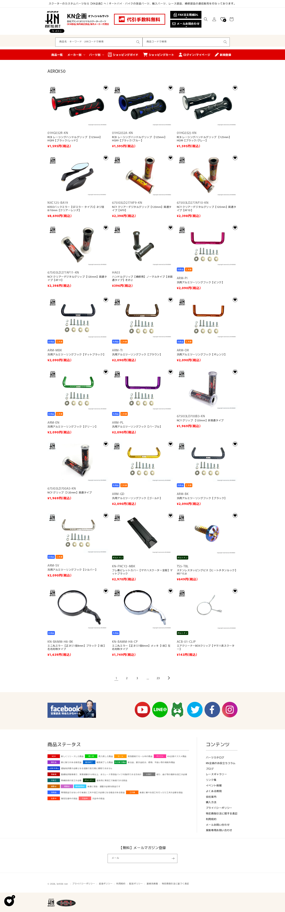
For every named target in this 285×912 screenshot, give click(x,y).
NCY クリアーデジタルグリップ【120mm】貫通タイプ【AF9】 (142, 208)
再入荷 (91, 756)
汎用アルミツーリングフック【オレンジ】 (202, 354)
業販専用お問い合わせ (219, 830)
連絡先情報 (152, 883)
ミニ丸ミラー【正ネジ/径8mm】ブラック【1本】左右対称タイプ (77, 647)
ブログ (210, 768)
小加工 (149, 774)
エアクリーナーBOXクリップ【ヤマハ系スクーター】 (206, 647)
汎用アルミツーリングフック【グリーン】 (73, 426)
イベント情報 (214, 785)
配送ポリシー (136, 883)
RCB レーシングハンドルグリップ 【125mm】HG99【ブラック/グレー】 (204, 139)
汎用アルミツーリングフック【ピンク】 (200, 282)
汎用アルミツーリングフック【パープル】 (137, 426)
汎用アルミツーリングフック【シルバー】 (73, 569)
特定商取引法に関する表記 (222, 813)
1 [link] (116, 678)
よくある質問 (214, 791)
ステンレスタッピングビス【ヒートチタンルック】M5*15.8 (207, 572)
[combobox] (98, 42)
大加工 (54, 780)
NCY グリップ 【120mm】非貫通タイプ (200, 420)
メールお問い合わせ (218, 824)
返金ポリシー (105, 883)
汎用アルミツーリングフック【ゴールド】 (137, 498)
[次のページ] (168, 678)
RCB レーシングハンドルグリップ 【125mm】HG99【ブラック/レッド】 (75, 139)
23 (158, 678)
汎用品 (54, 792)
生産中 (54, 798)
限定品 (54, 762)
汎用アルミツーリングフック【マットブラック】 (76, 354)
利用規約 (211, 819)
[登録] (173, 858)
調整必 (54, 786)
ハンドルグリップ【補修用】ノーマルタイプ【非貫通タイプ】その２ (142, 278)
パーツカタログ (215, 757)
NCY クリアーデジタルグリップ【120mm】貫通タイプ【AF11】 (77, 278)
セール (120, 756)
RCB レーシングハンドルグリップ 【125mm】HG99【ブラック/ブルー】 (139, 139)
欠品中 (85, 798)
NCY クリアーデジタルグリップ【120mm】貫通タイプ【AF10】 (206, 208)
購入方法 (211, 802)
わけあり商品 (120, 762)
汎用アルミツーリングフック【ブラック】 (202, 498)
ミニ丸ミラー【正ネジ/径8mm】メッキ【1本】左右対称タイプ (141, 647)
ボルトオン (89, 780)
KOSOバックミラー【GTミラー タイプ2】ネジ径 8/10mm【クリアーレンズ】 (76, 208)
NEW (54, 756)
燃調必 (67, 786)
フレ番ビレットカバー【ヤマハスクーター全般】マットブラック (142, 572)
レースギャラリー (216, 774)
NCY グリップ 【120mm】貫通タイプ (70, 492)
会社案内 (211, 796)
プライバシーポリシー (219, 808)
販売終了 (89, 762)
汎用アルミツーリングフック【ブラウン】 (137, 354)
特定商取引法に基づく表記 (175, 883)
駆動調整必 (80, 786)
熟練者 (54, 774)
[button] (205, 19)
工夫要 (132, 792)
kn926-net (62, 883)
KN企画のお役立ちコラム (221, 763)
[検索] (138, 42)
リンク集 (211, 780)
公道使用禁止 (53, 768)
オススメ (160, 756)
